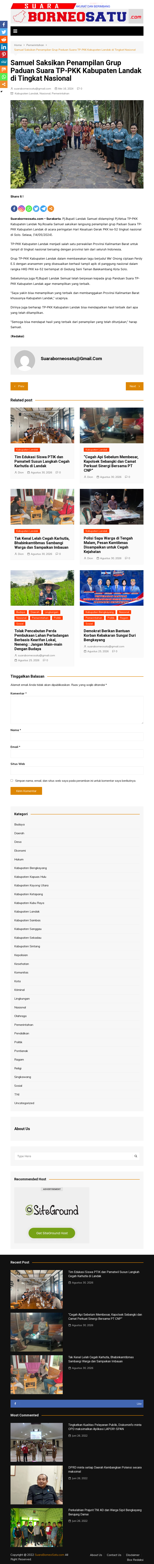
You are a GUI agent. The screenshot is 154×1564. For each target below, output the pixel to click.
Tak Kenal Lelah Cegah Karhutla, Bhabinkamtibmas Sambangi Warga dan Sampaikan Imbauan (41, 543)
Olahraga (20, 1016)
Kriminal (19, 990)
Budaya (20, 612)
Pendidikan (21, 1033)
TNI (16, 1094)
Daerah (35, 612)
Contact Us (114, 1555)
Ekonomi (20, 850)
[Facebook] (14, 206)
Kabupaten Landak (26, 93)
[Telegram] (43, 206)
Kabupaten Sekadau (27, 937)
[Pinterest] (4, 54)
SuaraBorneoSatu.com (49, 1555)
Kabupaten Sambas (27, 920)
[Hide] (1, 91)
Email (15, 747)
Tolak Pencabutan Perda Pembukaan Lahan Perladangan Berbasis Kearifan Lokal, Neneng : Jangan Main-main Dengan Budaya (41, 640)
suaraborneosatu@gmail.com (32, 88)
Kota (17, 981)
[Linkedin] (4, 47)
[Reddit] (4, 39)
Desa (17, 842)
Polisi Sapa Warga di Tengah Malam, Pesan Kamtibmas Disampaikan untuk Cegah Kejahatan (108, 545)
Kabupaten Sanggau (28, 929)
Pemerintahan (60, 93)
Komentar (19, 693)
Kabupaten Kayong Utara (31, 885)
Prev (21, 386)
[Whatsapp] (29, 206)
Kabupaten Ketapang (28, 894)
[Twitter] (36, 206)
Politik (57, 617)
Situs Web (18, 764)
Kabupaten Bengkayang (100, 612)
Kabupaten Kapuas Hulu (30, 877)
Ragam (124, 617)
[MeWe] (4, 62)
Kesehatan (21, 964)
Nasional (45, 93)
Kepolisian (21, 955)
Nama (16, 730)
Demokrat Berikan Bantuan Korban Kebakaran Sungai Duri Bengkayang (110, 635)
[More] (51, 206)
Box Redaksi (135, 1559)
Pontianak (21, 1051)
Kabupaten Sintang (27, 946)
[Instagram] (21, 206)
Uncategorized (24, 1103)
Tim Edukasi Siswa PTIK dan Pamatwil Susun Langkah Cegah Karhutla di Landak (41, 461)
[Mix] (4, 69)
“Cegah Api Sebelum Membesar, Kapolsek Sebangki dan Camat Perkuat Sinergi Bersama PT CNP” (111, 464)
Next (133, 386)
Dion (21, 472)
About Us (96, 1555)
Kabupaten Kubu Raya (29, 903)
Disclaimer (133, 1555)
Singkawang (22, 1077)
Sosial (19, 623)
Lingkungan (51, 612)
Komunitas (21, 972)
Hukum (18, 859)
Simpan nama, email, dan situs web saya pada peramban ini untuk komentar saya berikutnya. (75, 780)
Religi (17, 1068)
